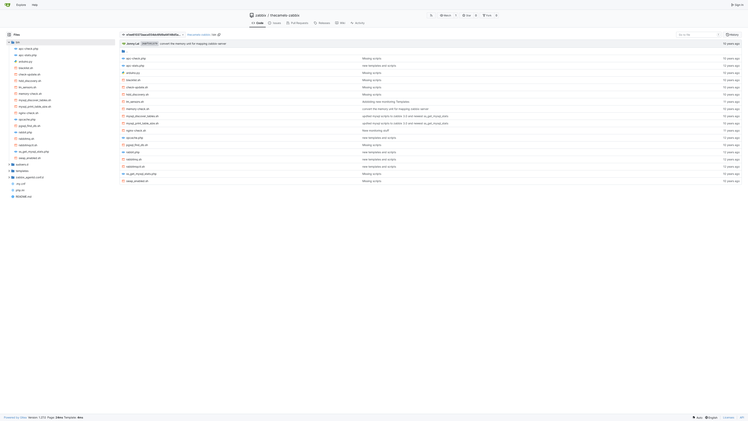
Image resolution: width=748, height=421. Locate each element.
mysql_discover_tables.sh (142, 116)
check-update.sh (137, 87)
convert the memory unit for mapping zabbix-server (193, 43)
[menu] (697, 417)
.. (127, 51)
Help (35, 4)
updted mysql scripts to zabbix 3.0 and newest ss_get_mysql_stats (405, 116)
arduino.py (133, 72)
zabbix (260, 15)
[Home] (7, 4)
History (734, 34)
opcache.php (134, 137)
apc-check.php (136, 58)
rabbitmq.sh (134, 159)
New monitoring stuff (375, 130)
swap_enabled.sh (137, 181)
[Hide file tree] (9, 35)
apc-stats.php (135, 65)
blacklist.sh (133, 80)
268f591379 (149, 43)
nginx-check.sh (136, 130)
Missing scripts (371, 58)
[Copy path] (219, 34)
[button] (445, 15)
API (742, 417)
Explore (21, 4)
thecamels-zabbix (285, 15)
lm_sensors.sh (135, 101)
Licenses (728, 417)
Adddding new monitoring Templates (385, 101)
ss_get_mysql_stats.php (141, 173)
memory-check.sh (137, 109)
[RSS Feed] (431, 15)
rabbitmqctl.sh (135, 166)
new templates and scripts (379, 65)
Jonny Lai (132, 43)
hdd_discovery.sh (137, 94)
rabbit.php (133, 152)
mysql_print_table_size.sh (142, 123)
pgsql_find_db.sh (137, 145)
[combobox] (699, 35)
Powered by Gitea (15, 417)
